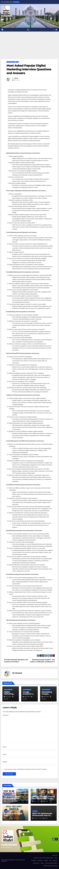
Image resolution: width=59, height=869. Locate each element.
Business (55, 860)
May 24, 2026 (8, 801)
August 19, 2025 (38, 818)
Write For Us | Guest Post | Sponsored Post (43, 858)
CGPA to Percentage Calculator (50, 865)
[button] (53, 29)
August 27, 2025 (9, 818)
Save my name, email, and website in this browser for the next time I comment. (26, 769)
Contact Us (54, 855)
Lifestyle (46, 860)
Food (50, 860)
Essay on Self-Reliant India (13, 814)
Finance (34, 794)
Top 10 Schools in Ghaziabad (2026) (11, 797)
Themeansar (4, 861)
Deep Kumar (45, 801)
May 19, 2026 (37, 801)
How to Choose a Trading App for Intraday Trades (43, 797)
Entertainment (36, 863)
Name (5, 747)
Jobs (17, 61)
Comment (6, 715)
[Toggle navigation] (28, 29)
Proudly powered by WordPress (8, 859)
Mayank (16, 78)
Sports (42, 863)
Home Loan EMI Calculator (51, 863)
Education (6, 811)
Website (5, 761)
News (56, 858)
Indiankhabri (9, 844)
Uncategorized (7, 794)
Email (5, 754)
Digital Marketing (11, 61)
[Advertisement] (29, 43)
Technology (39, 860)
